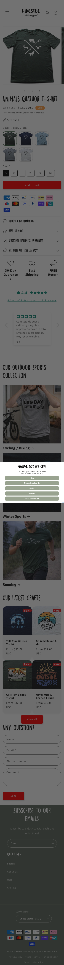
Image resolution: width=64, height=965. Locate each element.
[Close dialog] (63, 502)
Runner (32, 493)
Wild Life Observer (32, 498)
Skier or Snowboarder (32, 483)
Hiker (32, 478)
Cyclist (32, 488)
